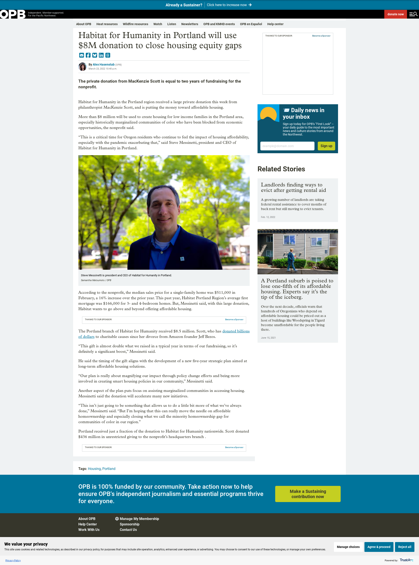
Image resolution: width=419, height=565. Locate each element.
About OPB (83, 24)
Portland (108, 469)
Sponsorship (129, 524)
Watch (157, 24)
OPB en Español (251, 24)
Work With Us (89, 530)
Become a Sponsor (234, 319)
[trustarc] (406, 560)
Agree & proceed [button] (378, 547)
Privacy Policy (13, 560)
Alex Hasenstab (104, 64)
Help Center (87, 524)
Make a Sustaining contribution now (308, 494)
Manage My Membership (139, 519)
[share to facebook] (88, 55)
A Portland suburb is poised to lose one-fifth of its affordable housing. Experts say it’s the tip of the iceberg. (297, 288)
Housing (94, 469)
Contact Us (128, 530)
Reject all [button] (404, 547)
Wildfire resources (135, 24)
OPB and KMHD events (219, 24)
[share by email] (81, 55)
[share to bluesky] (94, 55)
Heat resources (107, 24)
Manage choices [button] (348, 547)
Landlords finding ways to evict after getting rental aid (293, 187)
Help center (275, 24)
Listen (171, 24)
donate (396, 14)
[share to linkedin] (101, 55)
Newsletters (189, 24)
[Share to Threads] (108, 55)
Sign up (326, 146)
